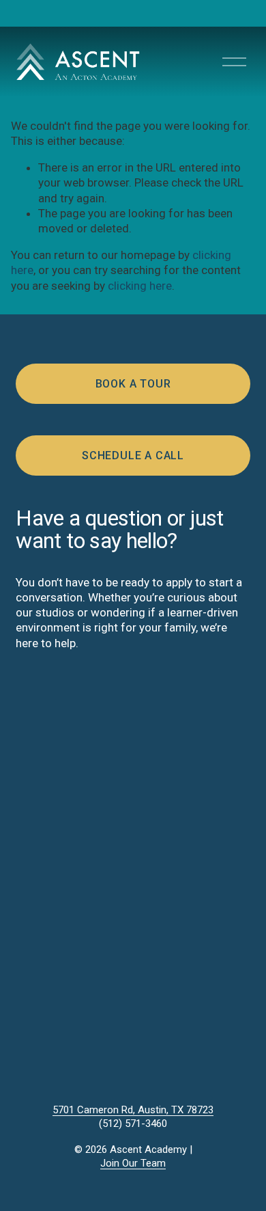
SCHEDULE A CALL (133, 455)
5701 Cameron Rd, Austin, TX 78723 (133, 1110)
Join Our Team (133, 1163)
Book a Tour (133, 383)
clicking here (140, 285)
